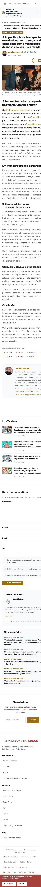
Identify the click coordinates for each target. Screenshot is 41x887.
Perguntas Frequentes (12, 838)
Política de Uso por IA (28, 857)
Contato (6, 766)
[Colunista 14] (33, 621)
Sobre (5, 772)
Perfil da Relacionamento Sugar (15, 778)
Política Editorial (25, 862)
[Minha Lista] (32, 4)
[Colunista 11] (28, 621)
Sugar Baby (31, 124)
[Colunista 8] (23, 621)
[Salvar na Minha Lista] (34, 60)
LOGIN (21, 884)
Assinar (32, 720)
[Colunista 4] (16, 621)
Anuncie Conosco (10, 761)
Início (4, 23)
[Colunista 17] (38, 621)
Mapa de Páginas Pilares (12, 826)
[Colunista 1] (11, 621)
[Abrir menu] (4, 3)
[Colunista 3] (14, 621)
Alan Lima (18, 599)
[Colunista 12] (30, 621)
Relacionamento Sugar (17, 23)
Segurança (7, 814)
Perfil (22, 391)
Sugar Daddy (8, 796)
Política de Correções (10, 862)
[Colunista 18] (40, 621)
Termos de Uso (21, 867)
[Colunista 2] (13, 621)
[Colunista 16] (37, 621)
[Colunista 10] (26, 621)
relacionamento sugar (15, 110)
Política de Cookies (9, 872)
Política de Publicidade (26, 872)
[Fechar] (38, 12)
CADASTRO (8, 884)
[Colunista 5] (18, 621)
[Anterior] (7, 621)
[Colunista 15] (35, 621)
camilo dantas (14, 52)
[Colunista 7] (21, 621)
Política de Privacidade (10, 857)
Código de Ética (8, 867)
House (36, 391)
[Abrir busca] (36, 3)
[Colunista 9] (25, 621)
